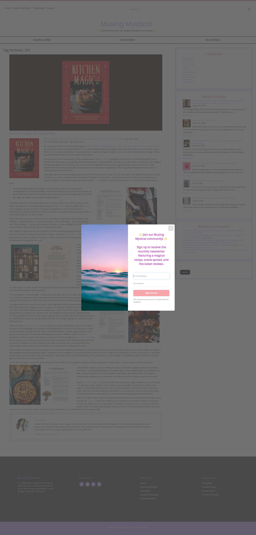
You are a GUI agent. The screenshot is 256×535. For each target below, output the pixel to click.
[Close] (171, 228)
